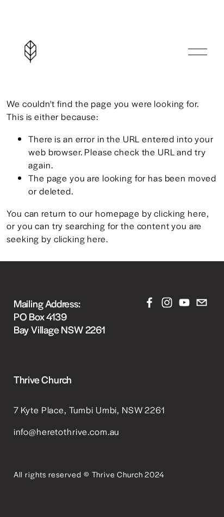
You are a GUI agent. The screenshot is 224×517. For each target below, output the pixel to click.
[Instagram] (166, 302)
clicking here (180, 213)
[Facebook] (149, 302)
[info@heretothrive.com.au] (201, 302)
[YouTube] (184, 302)
